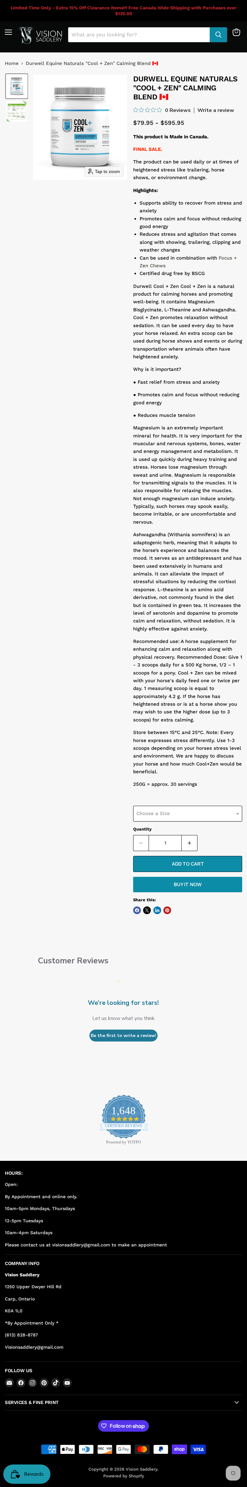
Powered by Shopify (123, 1475)
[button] (17, 86)
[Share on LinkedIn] (157, 910)
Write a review (215, 110)
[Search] (218, 34)
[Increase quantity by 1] (189, 843)
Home (12, 63)
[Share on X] (147, 910)
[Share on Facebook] (137, 910)
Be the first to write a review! (123, 1036)
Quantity (142, 829)
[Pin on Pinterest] (167, 910)
